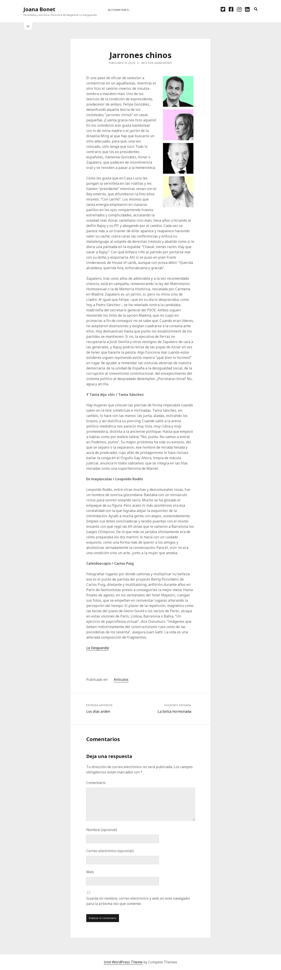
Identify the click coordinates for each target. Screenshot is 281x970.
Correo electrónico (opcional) (110, 850)
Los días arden (98, 711)
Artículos (121, 679)
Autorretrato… (119, 9)
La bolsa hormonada (174, 711)
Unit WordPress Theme (123, 962)
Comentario (96, 782)
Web (90, 872)
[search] (256, 9)
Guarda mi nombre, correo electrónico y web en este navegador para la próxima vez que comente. (138, 901)
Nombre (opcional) (101, 829)
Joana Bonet (39, 9)
